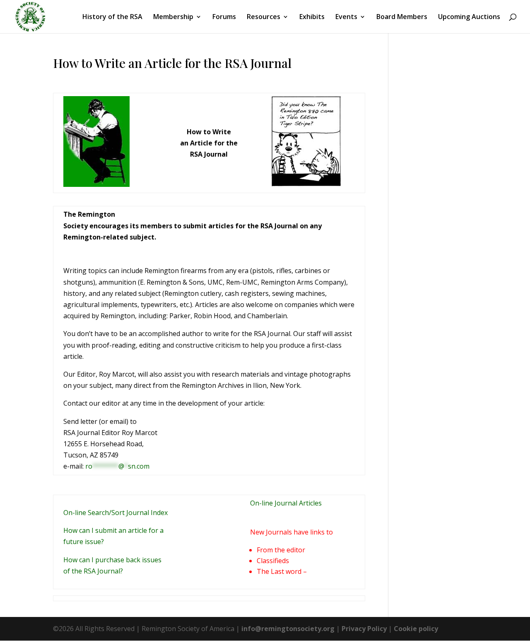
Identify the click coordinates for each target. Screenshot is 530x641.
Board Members (401, 17)
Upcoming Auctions (469, 17)
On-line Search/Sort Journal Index (115, 512)
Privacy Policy (364, 628)
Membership (173, 17)
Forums (224, 17)
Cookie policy (416, 628)
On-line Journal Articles (286, 503)
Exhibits (312, 17)
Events (346, 17)
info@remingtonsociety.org (288, 628)
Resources (263, 17)
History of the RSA (112, 17)
